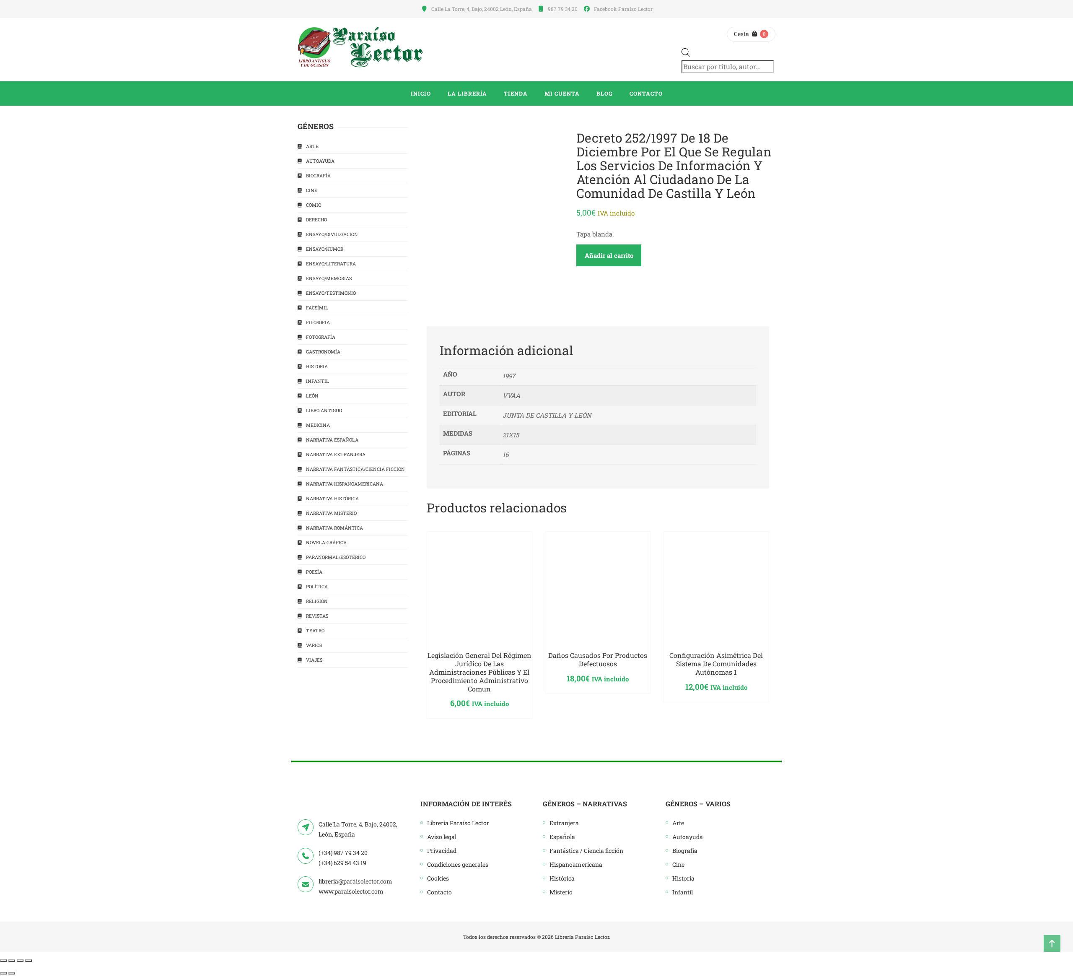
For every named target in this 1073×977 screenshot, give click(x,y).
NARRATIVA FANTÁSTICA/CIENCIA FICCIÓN (355, 469)
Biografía (684, 851)
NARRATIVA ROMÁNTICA (334, 528)
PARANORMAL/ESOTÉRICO (335, 557)
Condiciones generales (457, 864)
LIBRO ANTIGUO (324, 410)
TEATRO (315, 630)
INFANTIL (317, 381)
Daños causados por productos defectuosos (597, 659)
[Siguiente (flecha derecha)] (11, 973)
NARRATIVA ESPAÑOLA (332, 440)
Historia (683, 878)
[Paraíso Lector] (360, 47)
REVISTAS (317, 616)
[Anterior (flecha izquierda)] (3, 973)
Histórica (562, 878)
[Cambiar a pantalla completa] (11, 960)
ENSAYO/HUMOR (324, 249)
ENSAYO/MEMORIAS (329, 278)
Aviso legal (441, 837)
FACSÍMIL (317, 307)
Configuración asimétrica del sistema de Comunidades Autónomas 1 (716, 663)
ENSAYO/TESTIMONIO (331, 293)
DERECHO (316, 219)
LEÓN (312, 395)
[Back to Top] (1052, 943)
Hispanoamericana (575, 864)
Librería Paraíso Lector (458, 823)
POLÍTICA (317, 586)
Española (562, 837)
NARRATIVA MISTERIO (331, 513)
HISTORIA (317, 366)
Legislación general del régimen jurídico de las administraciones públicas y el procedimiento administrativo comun (479, 672)
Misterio (561, 892)
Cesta (741, 34)
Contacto (439, 892)
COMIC (313, 205)
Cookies (438, 878)
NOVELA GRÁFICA (326, 542)
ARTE (312, 146)
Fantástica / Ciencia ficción (586, 851)
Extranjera (564, 823)
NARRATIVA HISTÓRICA (332, 498)
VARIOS (314, 645)
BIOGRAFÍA (318, 175)
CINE (311, 190)
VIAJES (314, 660)
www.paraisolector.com (351, 891)
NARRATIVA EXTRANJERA (335, 454)
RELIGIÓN (317, 601)
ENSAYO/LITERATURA (331, 263)
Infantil (682, 892)
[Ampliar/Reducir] (3, 960)
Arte (678, 823)
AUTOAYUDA (320, 161)
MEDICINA (318, 425)
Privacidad (441, 851)
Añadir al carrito (609, 255)
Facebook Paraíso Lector (623, 8)
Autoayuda (687, 837)
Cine (678, 864)
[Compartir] (20, 960)
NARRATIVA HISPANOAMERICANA (344, 484)
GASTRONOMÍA (323, 351)
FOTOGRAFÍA (320, 337)
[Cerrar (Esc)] (28, 960)
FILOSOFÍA (318, 322)
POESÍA (314, 572)
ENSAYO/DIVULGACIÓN (332, 234)
